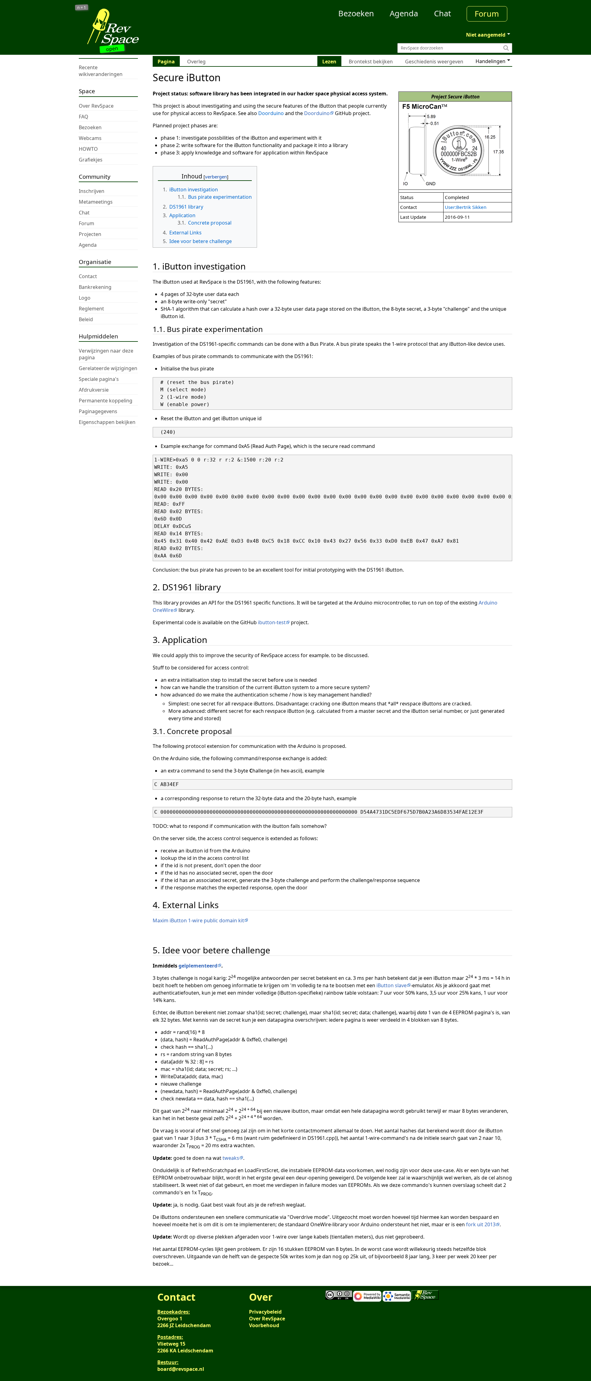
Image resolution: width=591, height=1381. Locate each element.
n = (81, 7)
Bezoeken (356, 13)
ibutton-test (272, 622)
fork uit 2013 (481, 1224)
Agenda (404, 13)
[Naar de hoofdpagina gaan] (133, 27)
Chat (442, 13)
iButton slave (391, 985)
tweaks (231, 1158)
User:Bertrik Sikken (465, 207)
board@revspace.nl (180, 1369)
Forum (487, 13)
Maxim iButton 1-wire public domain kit (198, 920)
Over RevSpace (267, 1318)
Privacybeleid (265, 1311)
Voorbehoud (264, 1325)
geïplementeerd (198, 965)
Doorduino (271, 113)
